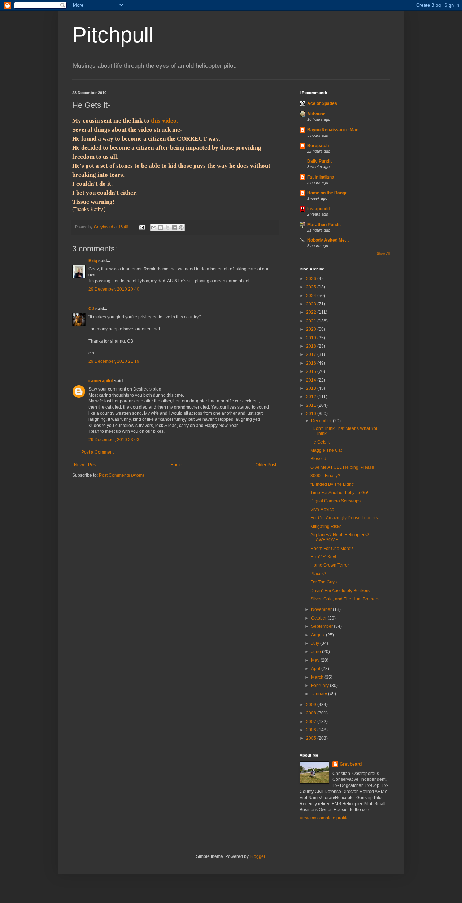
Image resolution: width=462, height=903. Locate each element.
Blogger (257, 856)
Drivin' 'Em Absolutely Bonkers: (340, 590)
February (320, 685)
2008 (311, 712)
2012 (311, 396)
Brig (92, 260)
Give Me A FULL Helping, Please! (342, 467)
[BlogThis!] (160, 227)
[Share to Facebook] (174, 227)
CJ (91, 308)
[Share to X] (167, 227)
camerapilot (100, 380)
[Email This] (153, 227)
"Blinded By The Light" (332, 484)
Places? (318, 573)
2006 (311, 729)
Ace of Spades (322, 103)
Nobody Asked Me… (328, 240)
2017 (311, 354)
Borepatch (318, 145)
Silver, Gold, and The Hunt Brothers (344, 599)
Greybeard (351, 764)
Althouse (316, 113)
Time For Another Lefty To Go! (339, 492)
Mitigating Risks (325, 526)
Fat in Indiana (320, 177)
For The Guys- (324, 582)
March (317, 677)
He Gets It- (320, 442)
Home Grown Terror (329, 565)
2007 (311, 721)
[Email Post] (142, 227)
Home (176, 464)
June (316, 651)
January (319, 693)
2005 (311, 738)
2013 (311, 388)
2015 (311, 371)
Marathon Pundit (324, 224)
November (322, 609)
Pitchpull (112, 35)
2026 (311, 278)
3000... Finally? (325, 475)
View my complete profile (324, 817)
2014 (311, 380)
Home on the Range (327, 192)
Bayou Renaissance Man (332, 129)
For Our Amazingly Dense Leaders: (344, 517)
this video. (164, 120)
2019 (311, 337)
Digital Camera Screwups (335, 500)
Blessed (318, 458)
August (318, 635)
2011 (311, 405)
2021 (311, 320)
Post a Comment (97, 452)
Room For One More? (331, 548)
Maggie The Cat (326, 450)
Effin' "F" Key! (323, 556)
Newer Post (85, 464)
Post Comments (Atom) (121, 475)
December (322, 420)
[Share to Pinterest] (181, 227)
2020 (311, 329)
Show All (383, 253)
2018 (311, 346)
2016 (311, 363)
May (316, 660)
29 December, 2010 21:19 (113, 361)
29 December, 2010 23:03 (113, 439)
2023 (311, 304)
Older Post (266, 464)
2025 (311, 287)
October (319, 618)
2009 (311, 704)
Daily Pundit (319, 161)
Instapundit (318, 208)
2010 (311, 413)
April (316, 668)
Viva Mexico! (322, 509)
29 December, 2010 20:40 (113, 289)
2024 (311, 295)
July (315, 643)
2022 (311, 312)
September (322, 626)
